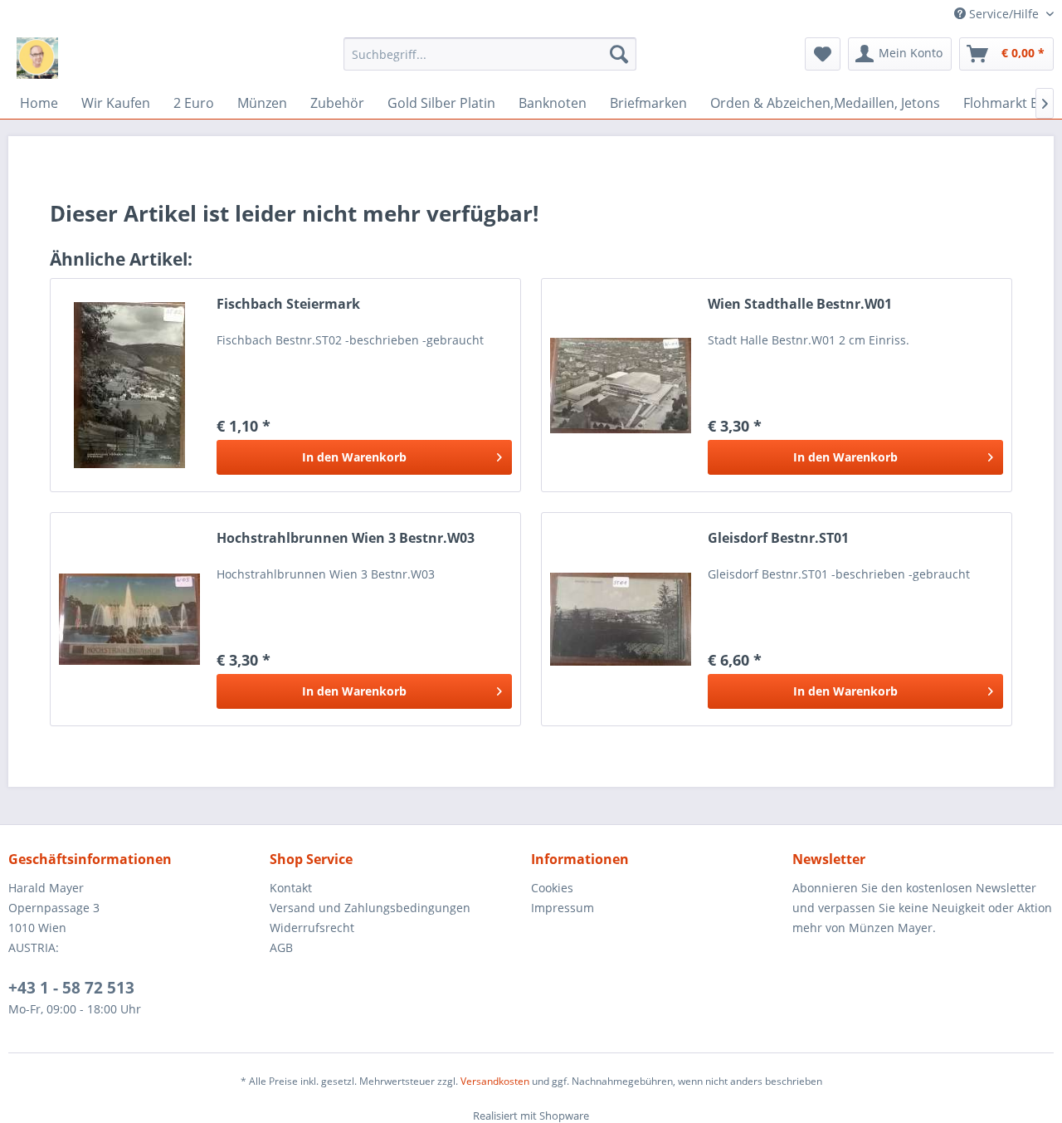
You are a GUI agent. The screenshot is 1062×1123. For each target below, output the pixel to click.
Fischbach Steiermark (288, 304)
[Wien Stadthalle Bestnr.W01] (620, 385)
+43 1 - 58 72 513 (71, 987)
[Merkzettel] (822, 54)
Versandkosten (494, 1081)
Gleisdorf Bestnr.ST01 (778, 538)
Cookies (552, 888)
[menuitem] (489, 54)
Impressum (562, 907)
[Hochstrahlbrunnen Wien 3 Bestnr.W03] (129, 619)
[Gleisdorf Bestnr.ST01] (620, 619)
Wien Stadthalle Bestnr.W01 (800, 304)
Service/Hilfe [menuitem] (1004, 14)
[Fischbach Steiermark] (129, 385)
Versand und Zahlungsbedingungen (370, 907)
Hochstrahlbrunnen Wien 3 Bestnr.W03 (346, 538)
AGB (281, 947)
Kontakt (291, 888)
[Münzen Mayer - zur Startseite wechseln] (37, 58)
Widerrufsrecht (312, 927)
